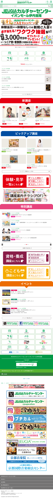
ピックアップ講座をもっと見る (26, 171)
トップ (3, 383)
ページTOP (27, 378)
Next (36, 115)
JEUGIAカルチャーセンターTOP (8, 476)
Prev (17, 115)
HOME (5, 374)
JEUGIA (2, 479)
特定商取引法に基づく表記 (7, 487)
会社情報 (3, 482)
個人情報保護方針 (5, 485)
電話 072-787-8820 (25, 364)
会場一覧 (7, 383)
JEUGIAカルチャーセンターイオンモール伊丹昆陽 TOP (17, 370)
